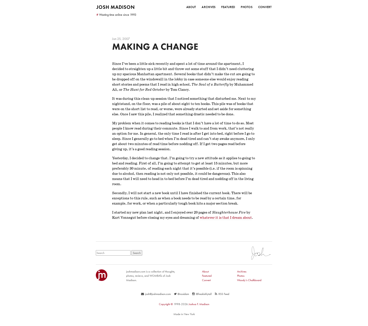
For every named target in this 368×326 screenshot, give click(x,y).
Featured (228, 7)
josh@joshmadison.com (158, 294)
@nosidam (183, 294)
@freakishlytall (204, 294)
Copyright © (166, 304)
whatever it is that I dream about (226, 217)
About (191, 7)
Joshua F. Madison (199, 304)
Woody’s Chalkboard (249, 280)
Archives (208, 7)
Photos (246, 7)
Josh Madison (115, 7)
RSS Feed (224, 294)
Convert (265, 7)
